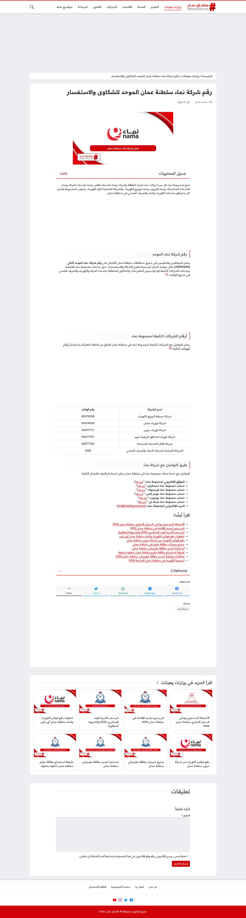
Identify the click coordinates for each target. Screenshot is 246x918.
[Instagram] (120, 900)
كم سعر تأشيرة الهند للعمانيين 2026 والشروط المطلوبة (151, 532)
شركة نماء (182, 608)
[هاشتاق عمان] (201, 7)
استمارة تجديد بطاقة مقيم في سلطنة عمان (158, 548)
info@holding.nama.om (131, 505)
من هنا (139, 481)
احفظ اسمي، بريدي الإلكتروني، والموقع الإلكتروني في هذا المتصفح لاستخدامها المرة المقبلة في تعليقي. (133, 856)
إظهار (63, 173)
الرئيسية (207, 76)
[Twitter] (126, 900)
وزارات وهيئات (190, 76)
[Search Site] (32, 7)
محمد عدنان (201, 101)
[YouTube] (114, 900)
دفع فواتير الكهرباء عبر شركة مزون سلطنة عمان (156, 540)
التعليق (185, 815)
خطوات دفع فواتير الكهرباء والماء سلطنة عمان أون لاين (152, 536)
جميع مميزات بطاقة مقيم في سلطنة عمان (159, 544)
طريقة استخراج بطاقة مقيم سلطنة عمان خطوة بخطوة (151, 552)
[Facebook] (131, 900)
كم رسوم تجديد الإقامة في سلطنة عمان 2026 (157, 528)
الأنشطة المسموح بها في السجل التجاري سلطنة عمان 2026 (149, 524)
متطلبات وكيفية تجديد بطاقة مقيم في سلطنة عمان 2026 (150, 556)
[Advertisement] (123, 40)
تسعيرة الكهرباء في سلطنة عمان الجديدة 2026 (157, 560)
